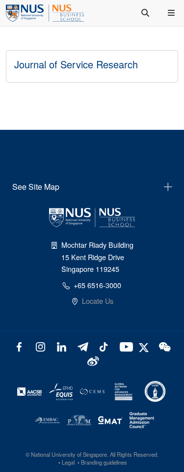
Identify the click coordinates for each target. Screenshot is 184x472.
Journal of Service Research (76, 64)
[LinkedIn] (62, 346)
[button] (172, 12)
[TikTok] (103, 346)
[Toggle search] (146, 12)
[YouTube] (124, 346)
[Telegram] (83, 346)
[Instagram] (40, 346)
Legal (68, 462)
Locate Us (97, 300)
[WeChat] (164, 346)
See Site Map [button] (35, 186)
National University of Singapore (69, 454)
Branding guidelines (104, 462)
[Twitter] (145, 346)
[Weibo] (92, 360)
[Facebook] (19, 346)
